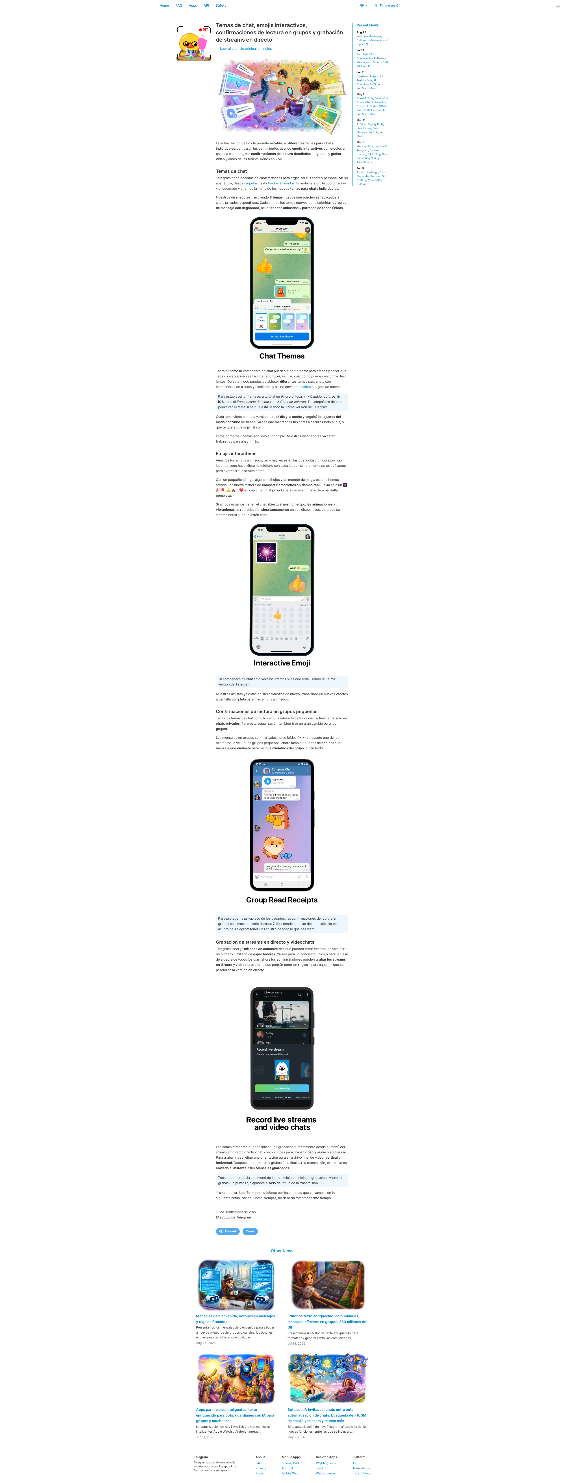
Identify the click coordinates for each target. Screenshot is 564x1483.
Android (287, 1468)
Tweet (250, 1231)
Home (164, 5)
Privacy (261, 1468)
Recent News (368, 25)
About (260, 1457)
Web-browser (325, 1473)
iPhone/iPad (290, 1463)
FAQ (179, 5)
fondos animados (281, 183)
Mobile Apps (291, 1457)
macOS (321, 1468)
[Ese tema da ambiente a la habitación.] (282, 289)
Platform (358, 1457)
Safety (221, 5)
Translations (361, 1468)
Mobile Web (290, 1473)
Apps (193, 5)
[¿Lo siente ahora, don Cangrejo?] (282, 596)
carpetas (251, 183)
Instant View (361, 1473)
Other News (282, 1250)
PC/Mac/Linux (326, 1463)
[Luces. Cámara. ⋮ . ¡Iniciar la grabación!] (282, 1057)
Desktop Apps (326, 1457)
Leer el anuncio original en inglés (246, 48)
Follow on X (388, 6)
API (206, 5)
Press (259, 1473)
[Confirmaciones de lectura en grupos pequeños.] (282, 832)
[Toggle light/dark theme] (558, 5)
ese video (303, 387)
